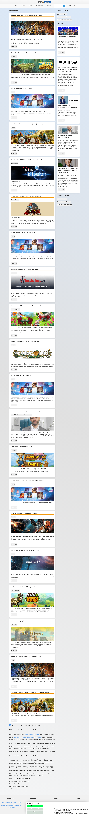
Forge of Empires (15, 199)
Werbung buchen (11, 801)
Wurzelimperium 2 (15, 309)
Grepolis (13, 127)
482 (29, 725)
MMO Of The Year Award (11, 804)
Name (55, 801)
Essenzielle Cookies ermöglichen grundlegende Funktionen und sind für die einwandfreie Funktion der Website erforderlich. (70, 806)
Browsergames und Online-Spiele (32, 734)
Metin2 (12, 18)
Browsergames (39, 5)
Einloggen (71, 5)
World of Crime (14, 163)
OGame (13, 92)
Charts (30, 5)
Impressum (77, 801)
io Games (49, 5)
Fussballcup (14, 272)
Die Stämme (14, 624)
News (23, 5)
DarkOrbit (13, 516)
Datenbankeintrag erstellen (33, 801)
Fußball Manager (16, 737)
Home (16, 5)
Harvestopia (13, 450)
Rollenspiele (23, 737)
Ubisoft (64, 14)
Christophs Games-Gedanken (64, 16)
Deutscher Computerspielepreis (64, 19)
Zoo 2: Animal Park (15, 590)
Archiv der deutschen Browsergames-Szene (11, 802)
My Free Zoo (14, 56)
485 (39, 725)
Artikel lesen (14, 46)
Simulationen (38, 737)
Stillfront (59, 14)
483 (32, 725)
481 (26, 725)
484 (36, 725)
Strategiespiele (30, 737)
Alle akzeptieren (35, 805)
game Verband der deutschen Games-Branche (21, 414)
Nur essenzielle (35, 808)
